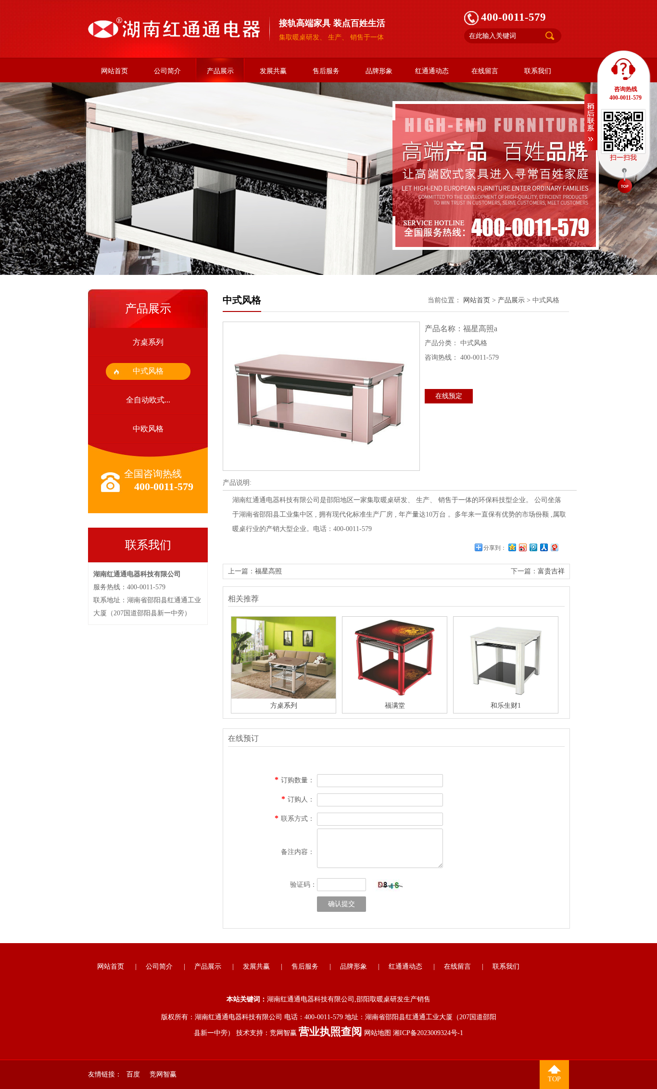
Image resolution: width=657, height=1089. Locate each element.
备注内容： (298, 852)
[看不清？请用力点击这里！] (388, 886)
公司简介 (167, 71)
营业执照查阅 (330, 1031)
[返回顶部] (624, 182)
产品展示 (220, 71)
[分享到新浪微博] (522, 547)
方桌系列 (148, 342)
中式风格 (148, 371)
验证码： (303, 884)
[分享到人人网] (543, 547)
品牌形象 (379, 71)
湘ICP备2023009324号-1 (428, 1033)
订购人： (301, 799)
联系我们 (537, 71)
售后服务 (326, 71)
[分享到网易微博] (554, 547)
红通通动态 (432, 71)
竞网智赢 (283, 1033)
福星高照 (268, 571)
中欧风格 (148, 429)
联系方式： (298, 818)
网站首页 (114, 71)
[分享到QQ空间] (511, 547)
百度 (133, 1074)
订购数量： (298, 780)
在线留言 (484, 71)
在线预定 (448, 396)
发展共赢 (273, 71)
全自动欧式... (148, 400)
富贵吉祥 (551, 571)
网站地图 (377, 1033)
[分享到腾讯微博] (533, 547)
